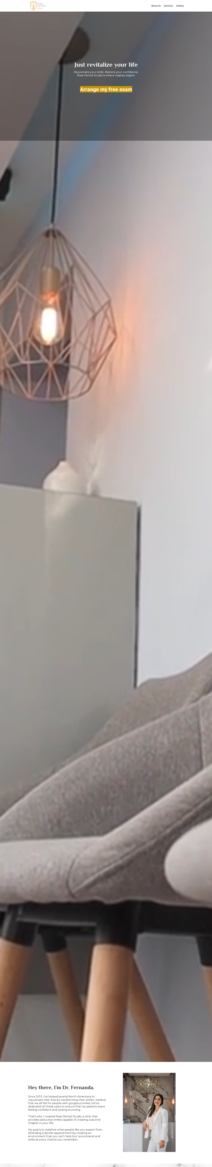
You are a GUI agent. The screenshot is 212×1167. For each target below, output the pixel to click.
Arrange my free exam (106, 89)
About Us (156, 5)
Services (168, 5)
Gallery (180, 5)
